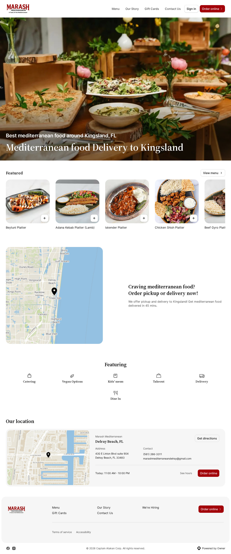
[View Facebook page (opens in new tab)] (8, 548)
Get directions (207, 438)
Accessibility (83, 532)
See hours (186, 473)
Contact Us (173, 9)
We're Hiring (150, 507)
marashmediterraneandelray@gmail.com (167, 458)
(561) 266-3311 (152, 454)
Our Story (132, 9)
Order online (208, 473)
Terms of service (62, 532)
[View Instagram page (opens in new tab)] (14, 548)
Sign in (191, 9)
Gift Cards (152, 9)
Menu (116, 9)
